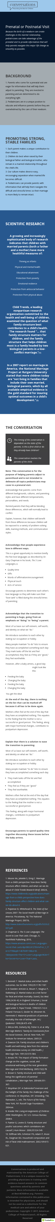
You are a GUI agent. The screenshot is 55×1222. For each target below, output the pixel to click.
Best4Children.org (24, 1193)
